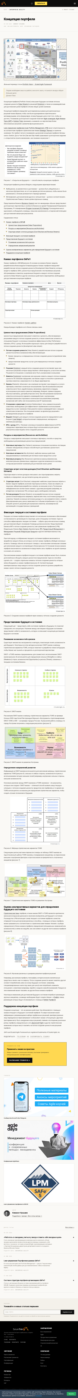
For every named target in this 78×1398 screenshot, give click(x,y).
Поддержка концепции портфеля (18, 253)
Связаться (41, 3)
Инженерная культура (48, 1340)
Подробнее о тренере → (20, 1216)
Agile (42, 1334)
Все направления (46, 1331)
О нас (6, 1339)
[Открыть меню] (74, 3)
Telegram (7, 1342)
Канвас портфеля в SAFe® (15, 222)
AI (41, 1346)
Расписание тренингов (11, 1357)
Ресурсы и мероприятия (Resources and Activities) (26, 228)
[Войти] (32, 3)
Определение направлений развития (21, 246)
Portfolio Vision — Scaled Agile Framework (37, 84)
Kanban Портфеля (49, 1000)
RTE (41, 529)
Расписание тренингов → (19, 1060)
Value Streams (23, 104)
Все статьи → (69, 1227)
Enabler (56, 997)
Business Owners (28, 203)
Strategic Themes (46, 130)
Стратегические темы (11, 913)
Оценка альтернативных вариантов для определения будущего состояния (32, 250)
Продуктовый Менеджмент (53, 529)
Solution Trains (18, 121)
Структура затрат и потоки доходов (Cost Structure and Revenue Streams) (34, 232)
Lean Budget (17, 419)
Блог (42, 1363)
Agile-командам (49, 119)
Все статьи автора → (35, 1216)
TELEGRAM (21, 1037)
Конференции (8, 1363)
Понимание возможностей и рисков (21, 242)
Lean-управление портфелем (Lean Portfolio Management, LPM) (26, 128)
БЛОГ (5, 9)
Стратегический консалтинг (49, 1343)
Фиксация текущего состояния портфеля (20, 236)
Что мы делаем (45, 1354)
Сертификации (8, 1360)
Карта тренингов (9, 1354)
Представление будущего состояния (19, 239)
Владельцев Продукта (29, 532)
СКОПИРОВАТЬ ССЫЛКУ (40, 1037)
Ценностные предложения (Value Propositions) (25, 225)
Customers (17, 376)
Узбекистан (7, 1377)
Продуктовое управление (49, 1337)
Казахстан (7, 1374)
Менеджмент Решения (12, 532)
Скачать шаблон (30, 323)
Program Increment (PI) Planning (37, 208)
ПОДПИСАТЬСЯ (67, 1312)
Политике (39, 1395)
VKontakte (15, 1342)
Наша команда (45, 1357)
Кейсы (43, 1360)
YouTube (23, 1342)
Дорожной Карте (38, 1023)
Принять (71, 1394)
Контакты (12, 1339)
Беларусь (7, 1380)
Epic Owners (23, 529)
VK (28, 1037)
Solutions (41, 104)
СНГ (5, 1383)
